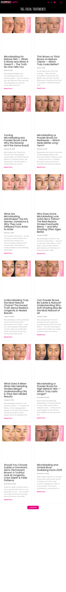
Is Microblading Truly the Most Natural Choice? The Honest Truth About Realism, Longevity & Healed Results (16, 306)
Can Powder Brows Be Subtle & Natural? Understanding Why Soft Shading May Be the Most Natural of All (49, 306)
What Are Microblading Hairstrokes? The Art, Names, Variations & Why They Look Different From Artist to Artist (16, 221)
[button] (61, 2)
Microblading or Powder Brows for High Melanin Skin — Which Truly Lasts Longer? (49, 389)
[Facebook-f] (51, 2)
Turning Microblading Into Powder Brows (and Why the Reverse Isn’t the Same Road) (16, 140)
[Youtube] (54, 2)
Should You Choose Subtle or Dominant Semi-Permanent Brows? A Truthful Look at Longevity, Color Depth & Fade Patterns (15, 472)
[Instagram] (48, 2)
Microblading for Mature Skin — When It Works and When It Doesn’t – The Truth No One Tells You (16, 62)
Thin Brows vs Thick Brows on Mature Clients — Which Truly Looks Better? (48, 60)
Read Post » (8, 88)
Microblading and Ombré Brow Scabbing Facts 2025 (49, 467)
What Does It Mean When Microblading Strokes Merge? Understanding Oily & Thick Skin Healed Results (15, 390)
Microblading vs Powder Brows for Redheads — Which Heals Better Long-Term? (48, 140)
